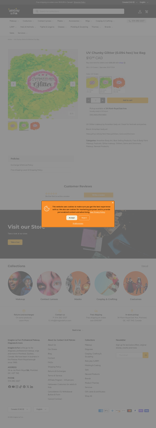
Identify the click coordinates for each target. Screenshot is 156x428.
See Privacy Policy (97, 212)
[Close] (113, 202)
